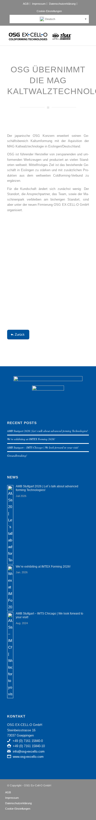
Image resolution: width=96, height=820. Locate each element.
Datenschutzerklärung (62, 3)
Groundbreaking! (17, 455)
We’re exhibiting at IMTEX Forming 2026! (31, 439)
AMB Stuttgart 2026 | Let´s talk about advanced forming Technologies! (47, 431)
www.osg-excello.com (28, 756)
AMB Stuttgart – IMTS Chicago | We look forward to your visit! (43, 447)
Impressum (39, 3)
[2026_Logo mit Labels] (39, 35)
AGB (26, 3)
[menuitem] (26, 3)
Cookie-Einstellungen (49, 11)
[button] (50, 19)
